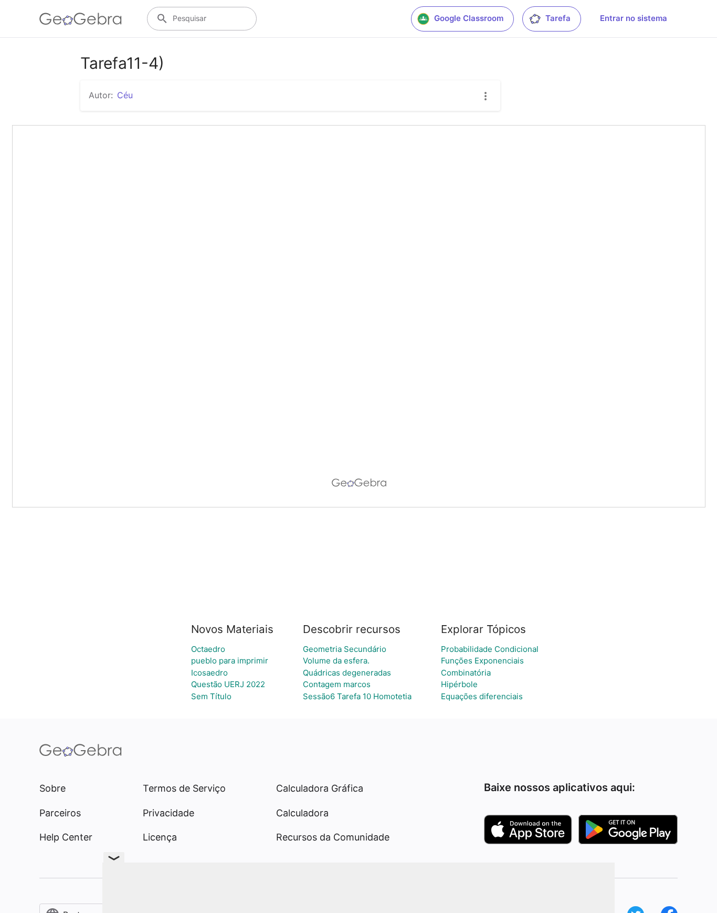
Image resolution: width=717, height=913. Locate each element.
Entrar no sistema (633, 18)
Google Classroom (468, 18)
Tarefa (558, 18)
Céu (125, 95)
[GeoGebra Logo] (80, 19)
